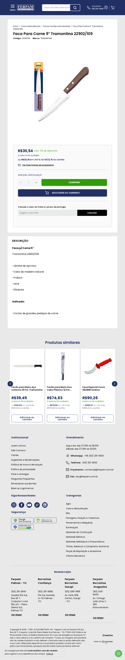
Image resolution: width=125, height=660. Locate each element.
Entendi (49, 654)
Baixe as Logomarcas (22, 488)
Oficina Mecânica (75, 555)
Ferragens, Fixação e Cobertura (82, 517)
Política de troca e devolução (27, 464)
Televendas (98, 7)
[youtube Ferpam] (29, 505)
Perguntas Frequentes (23, 478)
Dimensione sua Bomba (23, 483)
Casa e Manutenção (30, 26)
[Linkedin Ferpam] (45, 505)
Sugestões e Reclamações (25, 459)
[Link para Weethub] (108, 636)
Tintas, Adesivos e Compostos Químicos (87, 546)
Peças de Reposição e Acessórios (83, 551)
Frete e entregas (20, 474)
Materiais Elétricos (75, 536)
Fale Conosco (18, 450)
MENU (13, 9)
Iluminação (72, 527)
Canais (14, 455)
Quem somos (18, 445)
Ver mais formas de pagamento (38, 165)
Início (15, 26)
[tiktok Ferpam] (37, 505)
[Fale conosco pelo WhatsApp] (118, 653)
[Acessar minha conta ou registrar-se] (105, 7)
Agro (68, 503)
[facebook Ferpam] (21, 505)
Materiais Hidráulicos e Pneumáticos (85, 541)
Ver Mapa (16, 614)
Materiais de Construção (79, 532)
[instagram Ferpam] (13, 505)
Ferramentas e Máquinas (79, 522)
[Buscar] (75, 7)
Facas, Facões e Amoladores (56, 26)
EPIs (68, 513)
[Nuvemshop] (103, 643)
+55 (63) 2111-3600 (87, 455)
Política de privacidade (23, 469)
